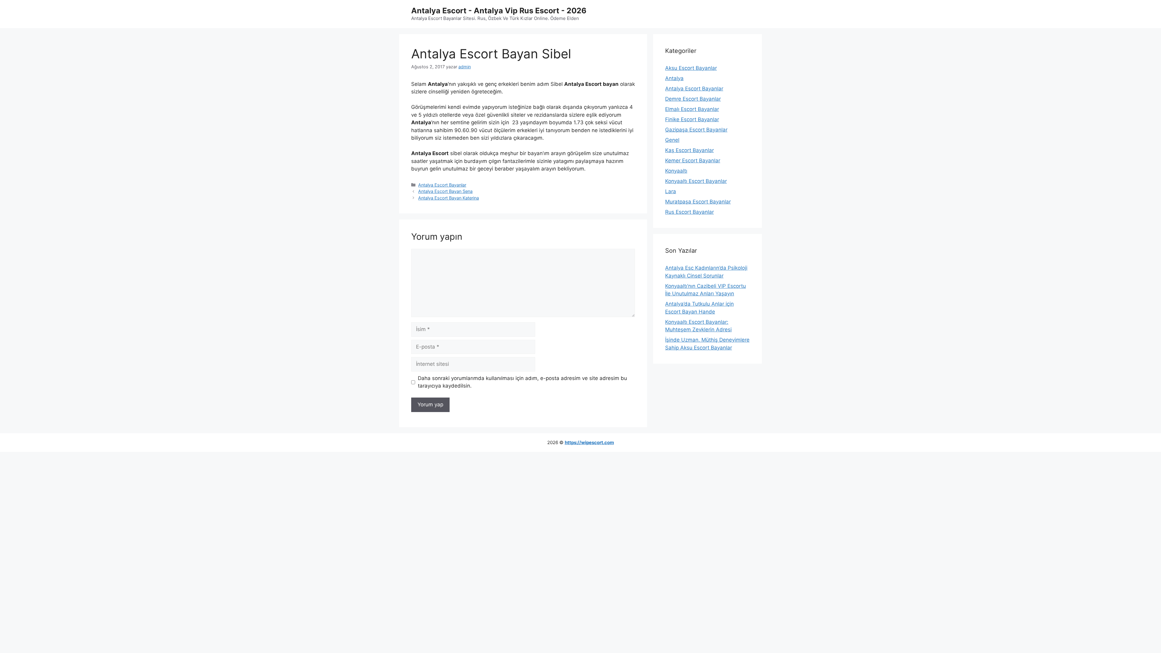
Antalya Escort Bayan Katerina (448, 197)
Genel (672, 140)
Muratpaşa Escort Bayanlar (698, 202)
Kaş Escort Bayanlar (689, 150)
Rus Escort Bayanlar (689, 212)
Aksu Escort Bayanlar (691, 68)
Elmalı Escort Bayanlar (692, 109)
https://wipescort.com (589, 442)
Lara (670, 191)
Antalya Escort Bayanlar (442, 184)
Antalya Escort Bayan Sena (445, 191)
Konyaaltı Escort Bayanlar (696, 181)
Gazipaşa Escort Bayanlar (696, 130)
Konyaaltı (676, 171)
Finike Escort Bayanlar (692, 119)
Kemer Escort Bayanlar (692, 161)
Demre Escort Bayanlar (693, 99)
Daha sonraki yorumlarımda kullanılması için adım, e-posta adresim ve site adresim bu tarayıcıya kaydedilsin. (522, 382)
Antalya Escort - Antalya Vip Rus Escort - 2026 (499, 10)
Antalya (674, 78)
